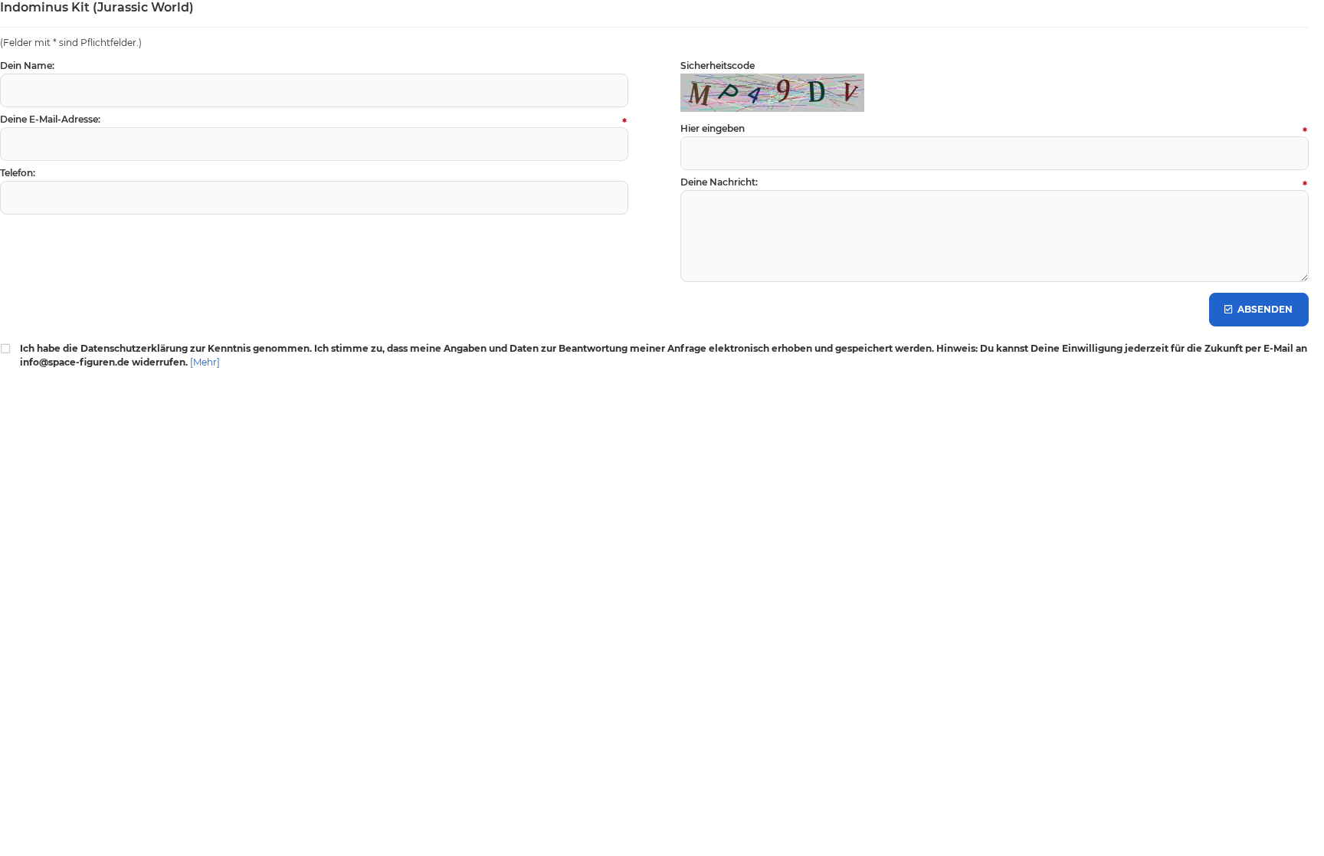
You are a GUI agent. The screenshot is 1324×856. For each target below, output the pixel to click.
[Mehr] (205, 362)
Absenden (1259, 310)
